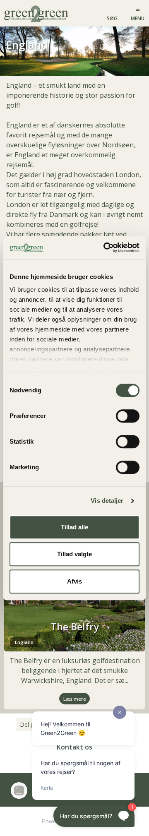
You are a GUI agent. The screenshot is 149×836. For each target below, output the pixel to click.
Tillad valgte (74, 553)
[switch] (127, 416)
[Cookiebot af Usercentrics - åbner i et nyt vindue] (105, 247)
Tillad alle (74, 527)
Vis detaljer (107, 500)
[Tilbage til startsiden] (37, 13)
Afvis (74, 581)
